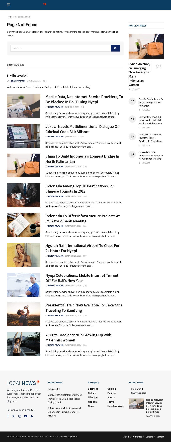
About (126, 436)
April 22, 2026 (34, 81)
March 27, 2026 (74, 286)
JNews (17, 436)
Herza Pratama (17, 81)
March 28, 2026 (74, 256)
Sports (111, 397)
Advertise (137, 436)
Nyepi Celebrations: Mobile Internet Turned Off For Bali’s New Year (81, 278)
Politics (111, 393)
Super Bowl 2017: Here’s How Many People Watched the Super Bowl (150, 138)
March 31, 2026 (74, 167)
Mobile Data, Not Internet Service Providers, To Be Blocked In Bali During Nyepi (84, 99)
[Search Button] (115, 48)
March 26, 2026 (74, 315)
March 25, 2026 (74, 345)
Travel (111, 401)
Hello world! (17, 75)
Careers (149, 436)
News (91, 406)
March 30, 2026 (74, 196)
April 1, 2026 (73, 137)
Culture (92, 393)
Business (93, 388)
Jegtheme (72, 436)
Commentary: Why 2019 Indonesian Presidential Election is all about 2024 (150, 120)
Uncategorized (115, 406)
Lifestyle (93, 397)
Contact (160, 436)
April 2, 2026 (73, 107)
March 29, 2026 (74, 226)
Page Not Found (22, 17)
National (92, 401)
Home (10, 17)
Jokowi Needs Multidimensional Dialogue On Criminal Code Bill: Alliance (82, 129)
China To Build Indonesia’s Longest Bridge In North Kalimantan (151, 102)
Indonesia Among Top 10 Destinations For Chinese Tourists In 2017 (79, 188)
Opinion (111, 388)
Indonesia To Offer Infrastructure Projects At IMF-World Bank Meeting (82, 218)
